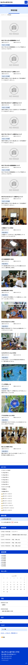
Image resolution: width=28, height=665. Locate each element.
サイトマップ (5, 660)
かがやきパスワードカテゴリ (8, 508)
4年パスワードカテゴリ (7, 501)
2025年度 (3, 557)
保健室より (4, 489)
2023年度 (3, 560)
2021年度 (3, 564)
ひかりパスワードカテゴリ (8, 505)
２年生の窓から (5, 475)
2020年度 (3, 566)
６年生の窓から (5, 484)
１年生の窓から (5, 472)
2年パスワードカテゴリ (7, 496)
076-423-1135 (8, 656)
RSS (4, 637)
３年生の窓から (5, 477)
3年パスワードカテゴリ (7, 498)
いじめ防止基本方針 (10, 522)
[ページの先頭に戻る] (26, 663)
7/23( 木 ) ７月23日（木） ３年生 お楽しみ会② (11, 542)
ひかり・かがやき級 (6, 486)
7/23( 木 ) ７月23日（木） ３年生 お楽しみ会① (11, 545)
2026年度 (3, 555)
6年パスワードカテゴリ (7, 510)
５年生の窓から (5, 482)
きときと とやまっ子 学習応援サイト (9, 633)
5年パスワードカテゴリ (7, 503)
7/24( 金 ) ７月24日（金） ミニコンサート (9, 531)
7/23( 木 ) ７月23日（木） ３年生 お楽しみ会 (10, 539)
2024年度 (3, 559)
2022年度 (3, 562)
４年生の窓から (5, 479)
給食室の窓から (5, 491)
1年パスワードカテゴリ (7, 493)
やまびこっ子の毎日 (6, 470)
